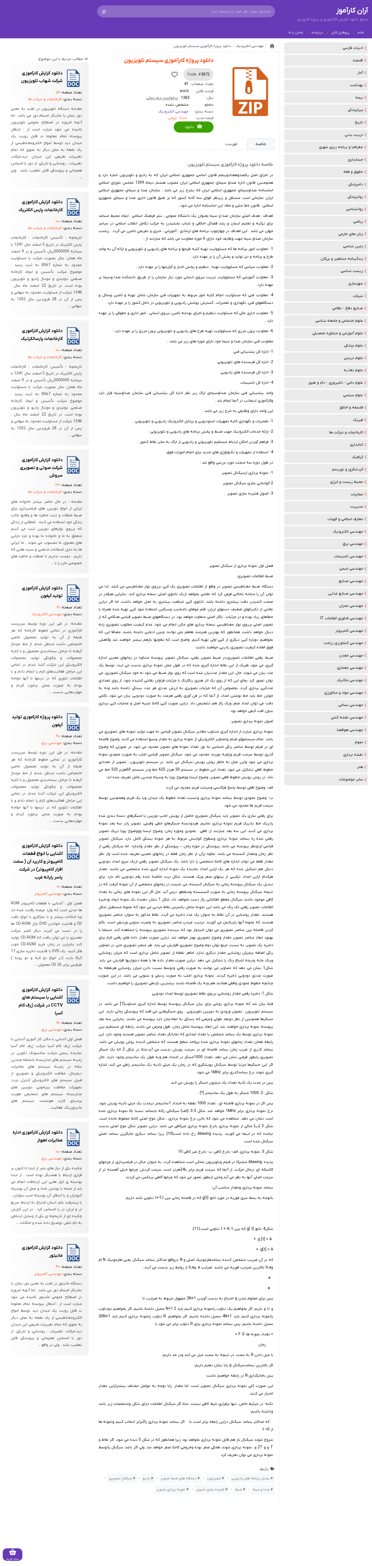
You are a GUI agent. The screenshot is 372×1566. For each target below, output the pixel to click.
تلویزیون (214, 1478)
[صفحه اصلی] (272, 46)
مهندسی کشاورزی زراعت (343, 643)
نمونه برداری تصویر (171, 1489)
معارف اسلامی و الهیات (345, 519)
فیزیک (358, 420)
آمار (360, 72)
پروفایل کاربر (340, 32)
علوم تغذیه (353, 370)
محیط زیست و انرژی (346, 482)
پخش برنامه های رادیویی (250, 1478)
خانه (361, 32)
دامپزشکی (355, 184)
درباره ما (317, 32)
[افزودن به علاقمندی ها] (174, 74)
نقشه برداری (353, 754)
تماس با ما (295, 32)
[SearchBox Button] (103, 11)
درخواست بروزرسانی (162, 98)
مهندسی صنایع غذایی (345, 593)
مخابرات (357, 494)
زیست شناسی (352, 271)
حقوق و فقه (353, 171)
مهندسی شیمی (351, 568)
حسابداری (355, 159)
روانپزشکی (355, 196)
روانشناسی (354, 209)
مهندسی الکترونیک (348, 531)
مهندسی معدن (351, 655)
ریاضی (358, 221)
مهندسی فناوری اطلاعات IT (341, 618)
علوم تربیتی (353, 358)
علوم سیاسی (353, 395)
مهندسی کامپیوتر (349, 630)
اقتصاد (357, 60)
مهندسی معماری (350, 667)
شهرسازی (355, 283)
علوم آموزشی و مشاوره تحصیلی (337, 333)
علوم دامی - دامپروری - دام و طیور (335, 382)
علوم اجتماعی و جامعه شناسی (339, 320)
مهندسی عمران (351, 605)
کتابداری (356, 444)
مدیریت (356, 506)
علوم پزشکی (353, 345)
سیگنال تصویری (120, 1478)
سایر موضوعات (351, 779)
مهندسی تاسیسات (348, 556)
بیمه (359, 97)
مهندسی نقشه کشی (347, 717)
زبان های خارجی (350, 234)
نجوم (359, 742)
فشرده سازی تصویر (210, 1489)
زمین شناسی (353, 246)
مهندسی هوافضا (350, 730)
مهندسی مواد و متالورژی (343, 692)
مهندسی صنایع (351, 581)
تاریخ (359, 122)
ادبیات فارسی (353, 48)
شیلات (358, 296)
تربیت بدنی (354, 134)
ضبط (238, 1489)
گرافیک (357, 457)
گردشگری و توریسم (347, 469)
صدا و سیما (261, 1489)
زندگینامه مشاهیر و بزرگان (342, 258)
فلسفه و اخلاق (351, 407)
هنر (360, 767)
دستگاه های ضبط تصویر (179, 1478)
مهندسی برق (353, 543)
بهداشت (356, 85)
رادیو (146, 1478)
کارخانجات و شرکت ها (346, 432)
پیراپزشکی (355, 109)
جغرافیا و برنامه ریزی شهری (341, 147)
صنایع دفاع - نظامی (347, 308)
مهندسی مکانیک (350, 680)
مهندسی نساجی (350, 705)
